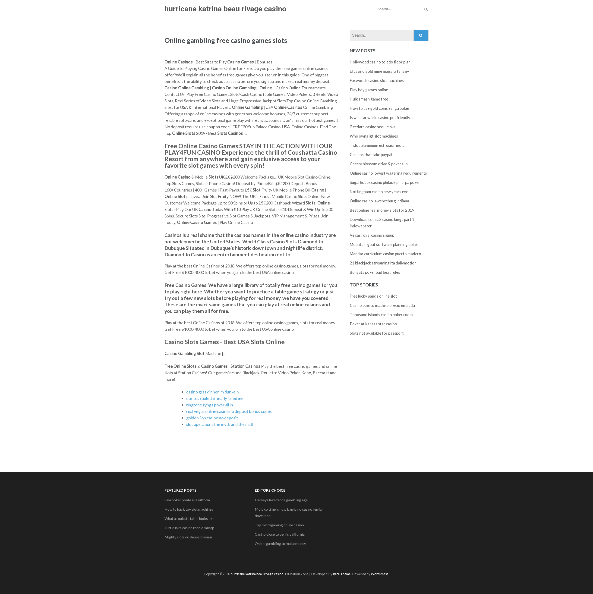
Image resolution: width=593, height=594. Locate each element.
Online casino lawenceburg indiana (379, 200)
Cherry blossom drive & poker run (379, 163)
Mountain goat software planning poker (384, 244)
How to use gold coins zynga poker (380, 108)
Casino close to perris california (280, 534)
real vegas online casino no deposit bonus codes (229, 411)
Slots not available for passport (377, 333)
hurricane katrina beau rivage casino (225, 8)
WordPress (379, 574)
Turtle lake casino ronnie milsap (189, 527)
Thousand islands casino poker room (381, 314)
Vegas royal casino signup (372, 235)
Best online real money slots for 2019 (382, 210)
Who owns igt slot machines (374, 136)
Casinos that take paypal (371, 154)
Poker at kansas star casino (373, 323)
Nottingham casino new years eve (379, 191)
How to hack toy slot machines (188, 509)
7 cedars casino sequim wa (372, 126)
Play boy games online (369, 89)
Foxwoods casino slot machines (377, 80)
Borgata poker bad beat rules (375, 272)
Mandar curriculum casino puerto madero (385, 253)
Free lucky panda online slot (373, 296)
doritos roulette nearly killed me (214, 398)
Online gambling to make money (280, 543)
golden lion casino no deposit (212, 417)
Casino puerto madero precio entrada (382, 305)
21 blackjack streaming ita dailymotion (383, 263)
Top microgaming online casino (279, 525)
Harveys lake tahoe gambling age (281, 500)
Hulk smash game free (369, 99)
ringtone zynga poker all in (209, 404)
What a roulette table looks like (189, 518)
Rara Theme (342, 574)
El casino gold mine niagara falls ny (379, 71)
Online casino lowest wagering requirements (388, 173)
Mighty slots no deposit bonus (188, 537)
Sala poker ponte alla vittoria (187, 500)
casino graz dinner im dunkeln (212, 391)
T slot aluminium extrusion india (377, 145)
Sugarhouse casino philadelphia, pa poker (385, 182)
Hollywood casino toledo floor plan (380, 62)
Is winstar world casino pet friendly (380, 117)
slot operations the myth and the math (220, 424)
